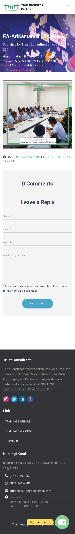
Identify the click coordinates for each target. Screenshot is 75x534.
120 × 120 (49, 157)
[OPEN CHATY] (62, 522)
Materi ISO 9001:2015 (29, 56)
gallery (52, 56)
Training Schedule (18, 421)
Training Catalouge (18, 431)
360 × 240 (63, 157)
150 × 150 (19, 157)
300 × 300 (34, 157)
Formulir (11, 441)
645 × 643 (9, 161)
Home (6, 56)
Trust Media (19, 524)
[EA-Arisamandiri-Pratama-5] (37, 114)
